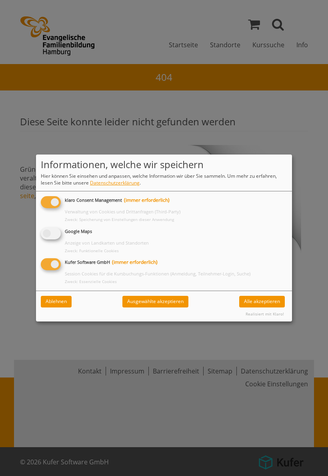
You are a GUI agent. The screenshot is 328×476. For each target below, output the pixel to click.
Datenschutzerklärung (115, 182)
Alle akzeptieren (262, 301)
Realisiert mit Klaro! (265, 314)
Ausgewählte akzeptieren (155, 301)
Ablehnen (56, 301)
